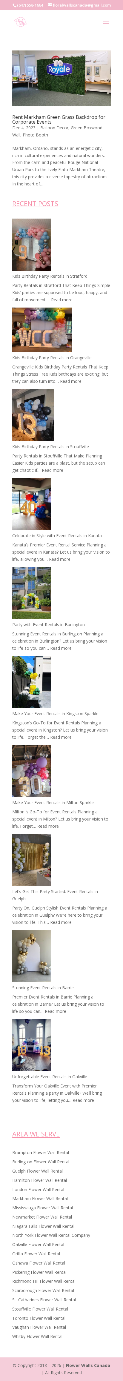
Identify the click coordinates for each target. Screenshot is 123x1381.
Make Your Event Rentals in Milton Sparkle (53, 802)
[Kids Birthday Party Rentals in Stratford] (31, 246)
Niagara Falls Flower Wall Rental (43, 1226)
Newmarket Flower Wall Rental (42, 1217)
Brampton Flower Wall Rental (40, 1152)
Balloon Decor (54, 127)
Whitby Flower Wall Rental (37, 1336)
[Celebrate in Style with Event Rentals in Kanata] (31, 505)
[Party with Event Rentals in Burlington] (31, 594)
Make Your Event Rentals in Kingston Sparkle (55, 713)
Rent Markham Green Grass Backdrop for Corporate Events (58, 119)
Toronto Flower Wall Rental (38, 1318)
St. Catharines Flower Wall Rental (44, 1299)
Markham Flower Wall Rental (40, 1198)
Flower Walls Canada (88, 1365)
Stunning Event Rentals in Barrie (43, 987)
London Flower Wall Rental (38, 1189)
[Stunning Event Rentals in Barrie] (31, 957)
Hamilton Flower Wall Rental (39, 1180)
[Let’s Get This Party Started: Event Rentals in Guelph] (31, 861)
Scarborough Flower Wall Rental (43, 1290)
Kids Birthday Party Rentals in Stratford (49, 276)
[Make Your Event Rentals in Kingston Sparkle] (31, 683)
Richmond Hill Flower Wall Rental (44, 1281)
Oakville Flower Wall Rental (38, 1244)
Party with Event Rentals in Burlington (48, 624)
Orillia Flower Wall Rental (36, 1253)
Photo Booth (35, 135)
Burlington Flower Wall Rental (40, 1162)
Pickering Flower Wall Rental (39, 1272)
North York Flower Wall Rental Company (51, 1235)
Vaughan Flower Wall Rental (39, 1327)
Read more (62, 299)
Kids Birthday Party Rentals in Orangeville (52, 357)
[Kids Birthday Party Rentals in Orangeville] (42, 331)
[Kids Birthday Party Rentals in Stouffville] (33, 416)
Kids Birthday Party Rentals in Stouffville (50, 446)
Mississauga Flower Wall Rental (42, 1208)
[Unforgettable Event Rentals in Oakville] (31, 1046)
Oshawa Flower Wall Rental (38, 1263)
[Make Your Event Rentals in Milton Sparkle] (31, 772)
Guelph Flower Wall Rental (37, 1171)
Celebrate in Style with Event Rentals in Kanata (57, 535)
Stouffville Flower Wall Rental (40, 1309)
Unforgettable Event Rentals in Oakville (49, 1076)
